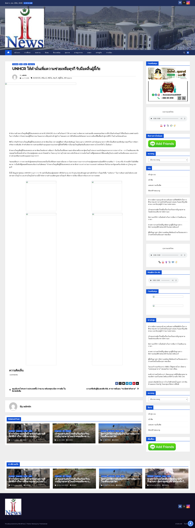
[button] (184, 53)
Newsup (34, 524)
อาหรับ (25, 431)
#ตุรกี (55, 78)
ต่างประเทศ (15, 64)
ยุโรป (21, 64)
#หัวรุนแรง (68, 78)
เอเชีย (30, 431)
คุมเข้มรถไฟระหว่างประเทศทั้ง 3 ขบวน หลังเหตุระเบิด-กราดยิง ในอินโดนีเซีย (39, 390)
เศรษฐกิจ (99, 52)
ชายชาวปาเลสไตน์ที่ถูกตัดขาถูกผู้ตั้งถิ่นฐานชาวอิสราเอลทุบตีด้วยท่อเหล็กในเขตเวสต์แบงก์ (166, 481)
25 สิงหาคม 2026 (16, 485)
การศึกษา (27, 52)
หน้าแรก (17, 52)
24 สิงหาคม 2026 (109, 485)
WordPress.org (154, 191)
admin (24, 75)
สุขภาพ (67, 52)
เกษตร (89, 52)
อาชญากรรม (78, 52)
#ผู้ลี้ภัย (60, 78)
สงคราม (38, 52)
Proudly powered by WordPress (15, 524)
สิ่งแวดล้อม (56, 52)
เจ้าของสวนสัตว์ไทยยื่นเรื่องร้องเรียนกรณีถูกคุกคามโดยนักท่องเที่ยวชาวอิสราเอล (72, 436)
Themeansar (43, 524)
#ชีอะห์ (44, 78)
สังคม (47, 52)
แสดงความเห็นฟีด (154, 185)
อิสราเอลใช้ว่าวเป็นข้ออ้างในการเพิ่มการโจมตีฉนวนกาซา (120, 435)
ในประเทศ (68, 431)
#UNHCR (36, 78)
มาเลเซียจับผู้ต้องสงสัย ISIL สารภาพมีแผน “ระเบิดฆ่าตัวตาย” (111, 389)
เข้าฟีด (150, 180)
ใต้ (63, 431)
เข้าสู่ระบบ (152, 174)
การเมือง (109, 52)
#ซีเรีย (50, 78)
